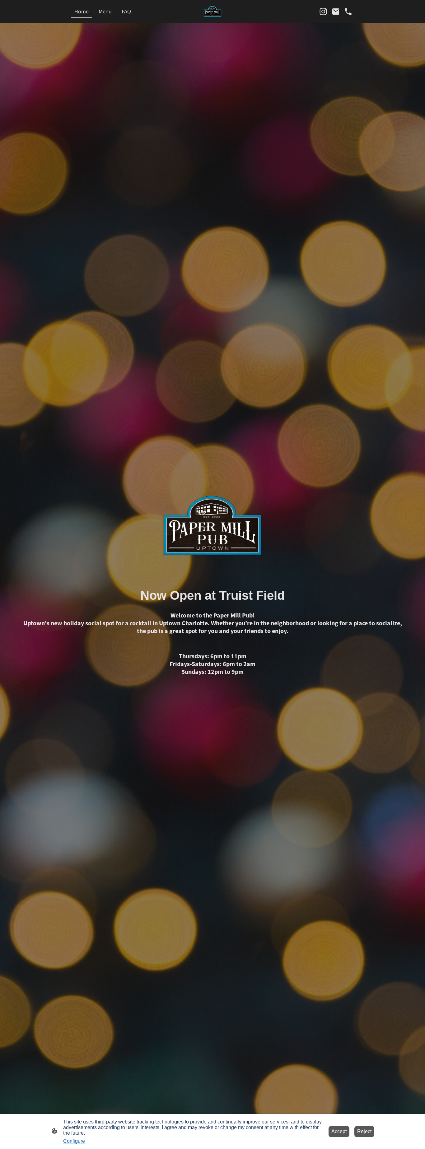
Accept (339, 1131)
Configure (74, 1141)
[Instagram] (323, 11)
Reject (364, 1131)
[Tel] (348, 11)
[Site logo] (212, 11)
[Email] (335, 11)
